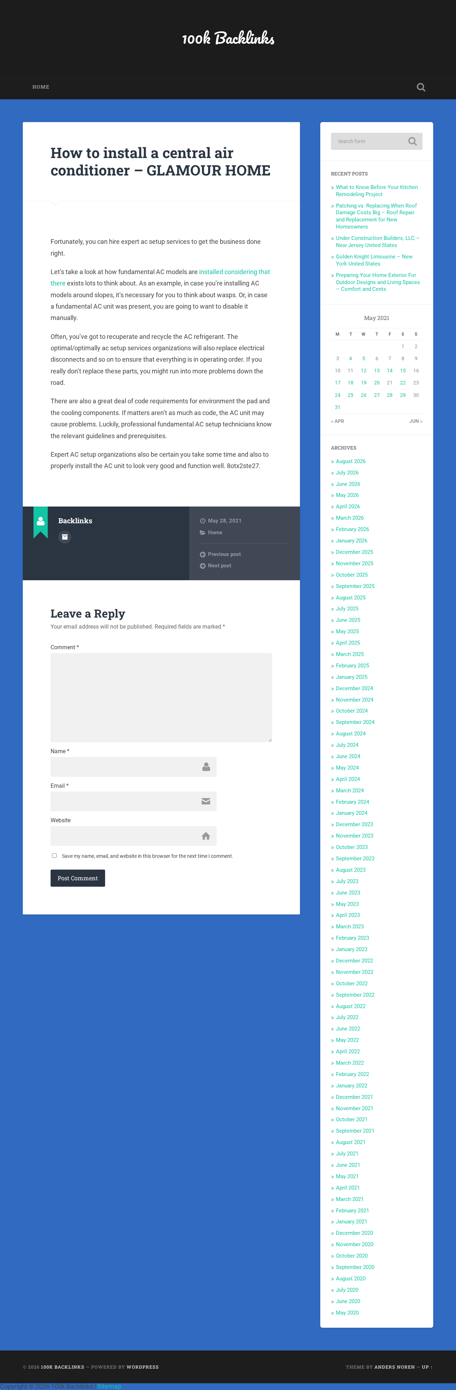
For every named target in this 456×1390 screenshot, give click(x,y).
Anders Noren (394, 1367)
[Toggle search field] (421, 87)
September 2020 (355, 1267)
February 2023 (352, 938)
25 (350, 395)
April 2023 (348, 915)
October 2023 (352, 847)
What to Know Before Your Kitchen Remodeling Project (377, 191)
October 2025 (352, 575)
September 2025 (355, 586)
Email (60, 786)
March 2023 (350, 926)
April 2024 (348, 779)
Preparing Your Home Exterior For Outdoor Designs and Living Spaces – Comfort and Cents (378, 282)
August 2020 (351, 1278)
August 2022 (351, 1006)
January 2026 (351, 540)
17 (338, 382)
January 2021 (351, 1221)
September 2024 (355, 722)
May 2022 (347, 1040)
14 (390, 370)
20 (377, 382)
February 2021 (352, 1210)
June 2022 (348, 1029)
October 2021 (352, 1119)
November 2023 (354, 836)
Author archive (64, 537)
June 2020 (348, 1301)
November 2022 (354, 972)
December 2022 (354, 961)
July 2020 (347, 1290)
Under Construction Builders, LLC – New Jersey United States (378, 241)
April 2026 (348, 506)
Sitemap (109, 1386)
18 (350, 382)
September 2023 (355, 858)
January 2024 (351, 813)
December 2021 (354, 1097)
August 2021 (351, 1142)
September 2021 (355, 1131)
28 (390, 395)
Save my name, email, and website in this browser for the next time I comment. (147, 856)
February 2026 (352, 529)
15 (403, 370)
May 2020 (347, 1313)
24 (338, 395)
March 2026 (350, 518)
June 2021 (348, 1165)
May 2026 (347, 495)
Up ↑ (427, 1367)
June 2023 (348, 893)
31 (338, 407)
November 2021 (354, 1108)
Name (60, 751)
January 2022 (351, 1085)
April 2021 (348, 1188)
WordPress (142, 1367)
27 (377, 395)
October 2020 (352, 1256)
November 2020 (354, 1244)
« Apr (337, 421)
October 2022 (352, 983)
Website (61, 820)
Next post (219, 565)
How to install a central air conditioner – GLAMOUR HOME (161, 161)
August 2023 (351, 870)
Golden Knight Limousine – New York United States (374, 260)
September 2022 (355, 995)
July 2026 (347, 473)
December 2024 (354, 688)
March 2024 (350, 790)
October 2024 (352, 711)
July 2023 (347, 881)
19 (364, 382)
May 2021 (347, 1176)
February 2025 (352, 665)
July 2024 (347, 745)
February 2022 (352, 1074)
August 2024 (351, 733)
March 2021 (350, 1199)
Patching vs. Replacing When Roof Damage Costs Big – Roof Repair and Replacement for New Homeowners (376, 216)
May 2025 (347, 631)
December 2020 (354, 1233)
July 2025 (347, 608)
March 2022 (350, 1063)
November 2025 (354, 563)
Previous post (224, 554)
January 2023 (351, 949)
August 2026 (351, 461)
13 (377, 370)
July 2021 (347, 1153)
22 (403, 382)
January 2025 (351, 677)
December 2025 (354, 552)
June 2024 (348, 756)
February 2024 (352, 802)
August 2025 (351, 597)
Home (41, 87)
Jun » (416, 421)
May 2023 (347, 904)
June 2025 (348, 620)
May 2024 (347, 768)
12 (364, 370)
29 (403, 395)
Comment (65, 647)
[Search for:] (377, 141)
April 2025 (348, 643)
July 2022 (347, 1017)
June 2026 (348, 484)
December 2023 (354, 824)
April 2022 (348, 1051)
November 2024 (354, 700)
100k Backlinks (228, 37)
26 (364, 395)
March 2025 (350, 654)
